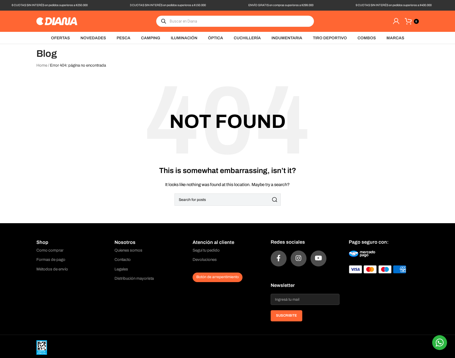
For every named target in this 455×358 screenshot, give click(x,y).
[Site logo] (56, 21)
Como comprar (49, 250)
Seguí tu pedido (206, 250)
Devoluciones (205, 259)
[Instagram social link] (299, 258)
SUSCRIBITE (286, 315)
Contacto (122, 259)
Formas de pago (50, 259)
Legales (121, 269)
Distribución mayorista (134, 278)
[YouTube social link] (318, 258)
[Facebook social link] (279, 258)
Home (41, 65)
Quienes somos (128, 250)
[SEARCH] (275, 199)
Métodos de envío (52, 269)
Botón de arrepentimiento (217, 277)
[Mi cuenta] (396, 21)
